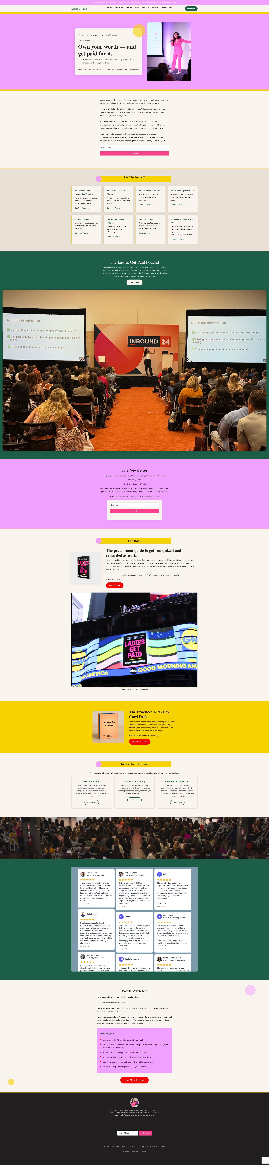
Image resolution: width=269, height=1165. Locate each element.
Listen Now (134, 282)
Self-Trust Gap (166, 7)
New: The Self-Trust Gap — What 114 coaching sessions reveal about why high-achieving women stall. (134, 3)
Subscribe (191, 9)
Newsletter (119, 7)
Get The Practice (139, 742)
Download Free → (113, 208)
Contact (162, 1147)
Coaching (145, 7)
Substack (135, 1152)
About (137, 7)
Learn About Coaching (135, 1080)
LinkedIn (143, 1152)
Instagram (126, 1152)
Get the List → (144, 233)
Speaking (155, 7)
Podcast (109, 7)
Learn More (91, 803)
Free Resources (151, 1147)
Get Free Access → (82, 208)
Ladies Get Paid (79, 8)
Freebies (129, 7)
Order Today (114, 585)
